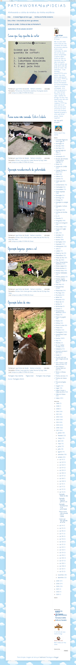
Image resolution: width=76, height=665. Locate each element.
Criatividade (59, 187)
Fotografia (59, 221)
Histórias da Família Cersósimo (44, 17)
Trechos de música (61, 378)
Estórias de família (61, 212)
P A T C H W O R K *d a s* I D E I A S (36, 5)
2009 (58, 409)
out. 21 (61, 545)
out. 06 (61, 473)
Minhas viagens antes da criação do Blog (61, 280)
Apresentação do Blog (61, 151)
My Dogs (40, 160)
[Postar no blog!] (46, 88)
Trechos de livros (60, 376)
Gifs (57, 233)
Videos (45, 160)
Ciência (58, 177)
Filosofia (58, 218)
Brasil (57, 164)
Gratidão (58, 235)
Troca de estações (61, 382)
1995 (58, 403)
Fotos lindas (59, 227)
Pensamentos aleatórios (29, 91)
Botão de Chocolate (60, 620)
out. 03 (61, 465)
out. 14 (61, 526)
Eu (56, 216)
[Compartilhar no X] (47, 88)
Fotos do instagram (61, 223)
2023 (58, 592)
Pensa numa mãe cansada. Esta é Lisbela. (27, 116)
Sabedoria (59, 349)
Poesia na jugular (61, 317)
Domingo (58, 198)
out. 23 (61, 550)
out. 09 (61, 481)
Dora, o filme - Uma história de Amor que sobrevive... (23, 21)
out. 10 (61, 484)
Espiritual (58, 210)
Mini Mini (44, 237)
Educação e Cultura (61, 206)
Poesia (57, 315)
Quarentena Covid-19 (61, 335)
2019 (58, 584)
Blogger (56, 657)
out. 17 (61, 534)
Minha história (60, 268)
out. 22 (61, 547)
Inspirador (59, 244)
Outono (58, 309)
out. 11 (61, 487)
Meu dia (36, 160)
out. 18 (61, 536)
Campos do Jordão (61, 167)
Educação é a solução (62, 202)
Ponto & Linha (60, 325)
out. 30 (61, 569)
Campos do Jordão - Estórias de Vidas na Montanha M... (24, 24)
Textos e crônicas (61, 372)
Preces (58, 328)
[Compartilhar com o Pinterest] (49, 88)
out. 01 (61, 460)
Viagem (58, 386)
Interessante (59, 247)
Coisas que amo (24, 160)
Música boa (59, 291)
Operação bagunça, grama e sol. (22, 248)
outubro (60, 457)
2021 (57, 589)
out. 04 (61, 468)
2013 (57, 420)
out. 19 (61, 539)
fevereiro (60, 436)
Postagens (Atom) (18, 379)
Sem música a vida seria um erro (61, 363)
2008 (58, 406)
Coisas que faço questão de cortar (23, 35)
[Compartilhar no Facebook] (48, 88)
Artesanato (59, 157)
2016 (58, 428)
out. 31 (61, 572)
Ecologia (58, 200)
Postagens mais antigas (43, 376)
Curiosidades (59, 189)
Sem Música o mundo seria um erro (61, 368)
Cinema (58, 179)
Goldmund (43, 657)
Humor (58, 240)
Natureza (58, 300)
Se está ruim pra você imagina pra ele (62, 358)
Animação (59, 144)
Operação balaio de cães (19, 302)
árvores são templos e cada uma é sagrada (62, 160)
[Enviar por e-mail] (45, 88)
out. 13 (61, 492)
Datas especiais (60, 192)
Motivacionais (19, 91)
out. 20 (61, 542)
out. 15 (61, 528)
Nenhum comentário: (36, 89)
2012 (57, 417)
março (60, 438)
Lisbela (31, 160)
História (58, 237)
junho (59, 446)
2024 (58, 595)
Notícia (58, 304)
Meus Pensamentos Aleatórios (62, 263)
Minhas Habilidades (61, 273)
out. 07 (61, 476)
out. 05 (61, 470)
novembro (61, 575)
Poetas (58, 321)
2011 (57, 414)
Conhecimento (60, 185)
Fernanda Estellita (60, 618)
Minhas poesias (60, 277)
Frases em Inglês (61, 229)
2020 (58, 586)
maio (59, 444)
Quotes (46, 91)
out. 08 (61, 479)
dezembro (61, 578)
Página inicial (29, 376)
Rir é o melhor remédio (60, 346)
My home (58, 295)
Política (58, 323)
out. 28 (61, 563)
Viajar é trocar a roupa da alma (60, 391)
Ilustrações (59, 242)
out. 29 (61, 566)
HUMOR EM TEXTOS (58, 611)
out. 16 (61, 531)
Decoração (59, 196)
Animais (17, 160)
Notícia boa (59, 306)
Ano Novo (58, 148)
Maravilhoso (59, 256)
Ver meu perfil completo (58, 122)
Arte (57, 154)
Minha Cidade (60, 266)
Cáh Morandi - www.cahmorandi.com (61, 615)
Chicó (21, 237)
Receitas (58, 343)
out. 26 (61, 558)
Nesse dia (58, 302)
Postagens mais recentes (15, 376)
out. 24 (61, 553)
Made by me (59, 253)
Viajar (57, 388)
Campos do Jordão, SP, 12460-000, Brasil (22, 93)
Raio (13, 239)
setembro (61, 455)
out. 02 (61, 462)
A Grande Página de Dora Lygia (22, 17)
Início (9, 17)
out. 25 (61, 555)
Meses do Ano (60, 258)
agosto (60, 452)
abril (59, 441)
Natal (57, 297)
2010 (57, 412)
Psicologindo (40, 91)
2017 (57, 431)
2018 (57, 581)
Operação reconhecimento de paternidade (27, 169)
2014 (57, 422)
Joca (57, 249)
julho (59, 449)
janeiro (60, 433)
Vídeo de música (60, 394)
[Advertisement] (29, 104)
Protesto (58, 330)
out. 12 (61, 489)
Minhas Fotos (60, 271)
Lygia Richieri (59, 36)
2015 (57, 425)
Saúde (57, 355)
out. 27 (61, 561)
